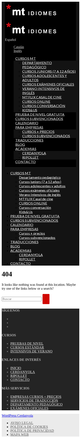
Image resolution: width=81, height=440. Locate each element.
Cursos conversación (43, 106)
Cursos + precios (38, 131)
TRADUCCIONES (29, 140)
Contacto (20, 380)
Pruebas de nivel (26, 343)
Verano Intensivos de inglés (40, 194)
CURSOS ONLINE (36, 101)
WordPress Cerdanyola (17, 415)
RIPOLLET (30, 157)
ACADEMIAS (25, 149)
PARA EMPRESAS (29, 127)
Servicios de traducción (34, 400)
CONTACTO (25, 162)
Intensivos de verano (31, 351)
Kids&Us (29, 110)
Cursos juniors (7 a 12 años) (49, 71)
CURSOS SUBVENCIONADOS (39, 119)
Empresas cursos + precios (35, 396)
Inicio (15, 368)
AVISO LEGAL (21, 423)
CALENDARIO (26, 123)
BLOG (20, 144)
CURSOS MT (25, 58)
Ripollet (18, 376)
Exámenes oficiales (29, 408)
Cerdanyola (22, 372)
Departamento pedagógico (37, 65)
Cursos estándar (27, 347)
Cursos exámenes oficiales (48, 84)
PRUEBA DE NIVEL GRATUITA (40, 114)
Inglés (18, 51)
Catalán (19, 47)
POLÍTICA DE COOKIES (29, 427)
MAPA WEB (19, 434)
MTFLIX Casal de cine (42, 97)
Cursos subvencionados (46, 136)
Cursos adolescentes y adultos (42, 186)
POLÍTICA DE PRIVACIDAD (32, 430)
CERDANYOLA (34, 153)
